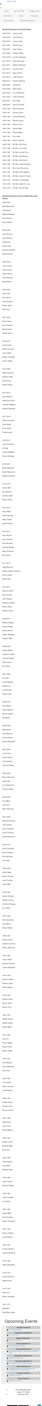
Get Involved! (8, 20)
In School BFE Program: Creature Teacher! (20, 1363)
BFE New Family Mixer (15, 1329)
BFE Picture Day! (14, 1335)
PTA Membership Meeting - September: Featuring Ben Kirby (23, 1351)
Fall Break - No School (15, 1375)
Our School (8, 16)
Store (21, 16)
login (8, 1)
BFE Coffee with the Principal (17, 1346)
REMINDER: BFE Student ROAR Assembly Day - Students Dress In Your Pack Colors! (22, 1369)
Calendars (34, 16)
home (14, 1)
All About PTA (34, 11)
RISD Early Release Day (15, 1358)
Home (6, 11)
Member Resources (27, 20)
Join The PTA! (19, 11)
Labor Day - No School (15, 1340)
